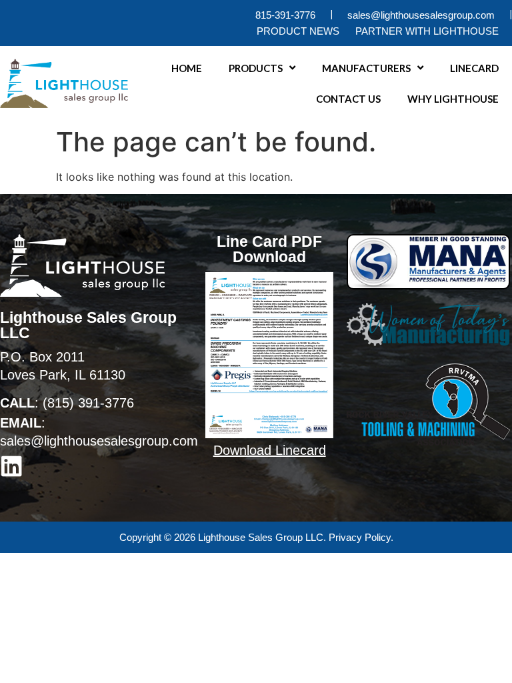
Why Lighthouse (453, 99)
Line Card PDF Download (269, 249)
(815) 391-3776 (88, 403)
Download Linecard (269, 450)
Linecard (474, 68)
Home (186, 68)
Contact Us (348, 99)
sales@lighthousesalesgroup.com (99, 441)
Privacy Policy (360, 537)
